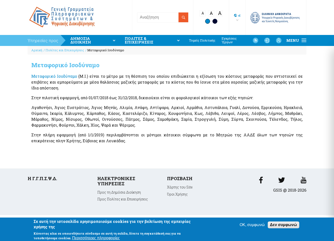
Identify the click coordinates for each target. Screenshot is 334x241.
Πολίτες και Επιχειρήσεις (64, 50)
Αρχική (36, 50)
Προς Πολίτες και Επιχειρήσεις (122, 199)
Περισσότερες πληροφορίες (96, 238)
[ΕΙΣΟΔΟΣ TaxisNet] (267, 40)
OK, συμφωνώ (252, 225)
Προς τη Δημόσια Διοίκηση (119, 192)
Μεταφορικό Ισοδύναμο (54, 76)
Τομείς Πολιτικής (202, 40)
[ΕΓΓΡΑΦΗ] (278, 40)
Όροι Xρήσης (177, 194)
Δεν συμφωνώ (283, 225)
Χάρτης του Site (180, 187)
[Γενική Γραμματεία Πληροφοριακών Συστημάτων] (261, 181)
